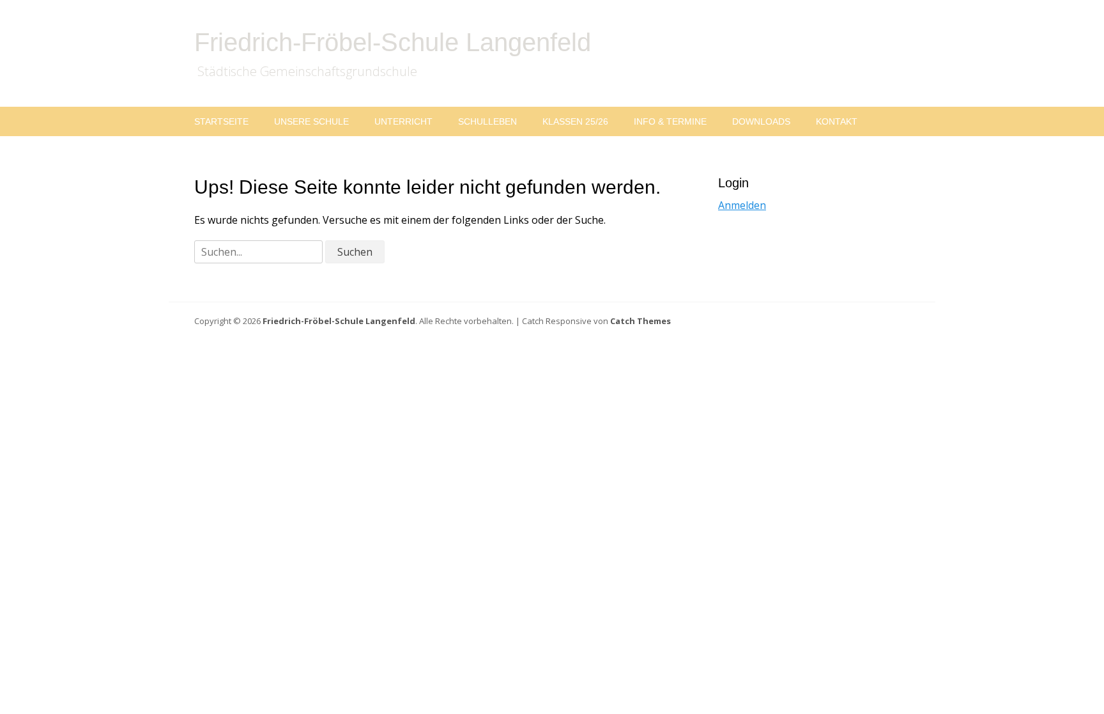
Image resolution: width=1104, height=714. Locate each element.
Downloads (761, 121)
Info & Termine (670, 121)
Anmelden (742, 205)
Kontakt (836, 121)
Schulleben (487, 121)
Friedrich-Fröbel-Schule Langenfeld (392, 42)
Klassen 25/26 (575, 121)
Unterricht (403, 121)
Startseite (221, 121)
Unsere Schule (311, 121)
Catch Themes (640, 321)
